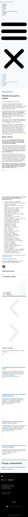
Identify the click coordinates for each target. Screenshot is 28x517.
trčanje (3, 256)
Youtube (4, 13)
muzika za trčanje (6, 255)
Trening (10, 92)
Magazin (4, 5)
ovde (12, 134)
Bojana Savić (5, 376)
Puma (18, 376)
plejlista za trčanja (21, 255)
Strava (4, 15)
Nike (15, 376)
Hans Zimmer (12, 129)
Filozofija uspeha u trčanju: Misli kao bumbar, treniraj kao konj (12, 422)
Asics (13, 376)
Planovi (4, 6)
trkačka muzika (8, 256)
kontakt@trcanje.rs (5, 493)
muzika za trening (13, 255)
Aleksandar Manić (6, 403)
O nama (4, 9)
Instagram (5, 12)
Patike (4, 7)
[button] (14, 45)
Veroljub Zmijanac (6, 430)
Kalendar (5, 4)
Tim (3, 10)
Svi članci (4, 454)
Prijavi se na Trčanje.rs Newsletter (10, 11)
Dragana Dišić (5, 92)
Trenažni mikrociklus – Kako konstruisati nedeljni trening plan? (13, 395)
